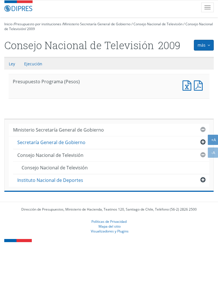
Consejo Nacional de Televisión (158, 24)
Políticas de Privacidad (109, 221)
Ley (12, 63)
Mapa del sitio (109, 226)
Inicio (8, 24)
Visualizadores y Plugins (110, 231)
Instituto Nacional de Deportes (50, 180)
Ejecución (33, 63)
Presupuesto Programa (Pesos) (188, 84)
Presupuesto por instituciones (37, 24)
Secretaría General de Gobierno (51, 142)
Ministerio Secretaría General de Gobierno (97, 24)
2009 (31, 28)
